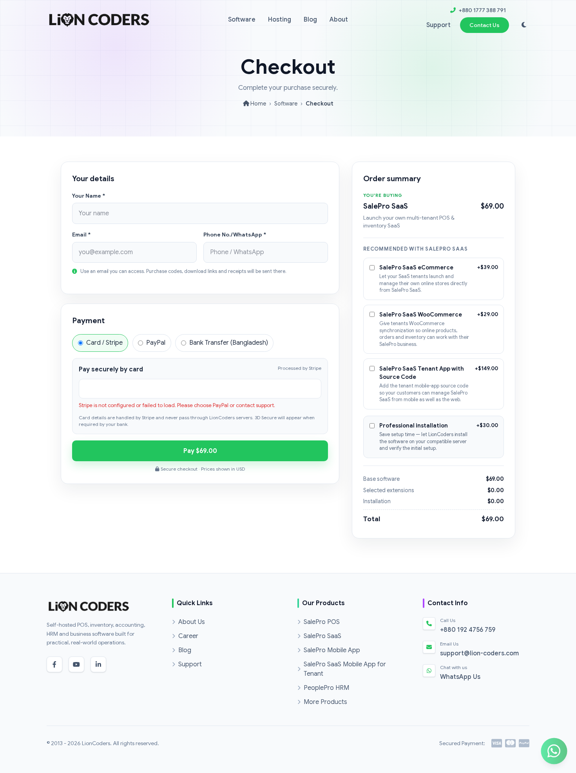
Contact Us (484, 25)
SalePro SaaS (322, 636)
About (339, 20)
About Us (191, 622)
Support (438, 25)
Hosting (279, 20)
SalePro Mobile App (332, 650)
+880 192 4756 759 (467, 630)
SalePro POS (322, 622)
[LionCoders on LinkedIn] (98, 664)
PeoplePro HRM (326, 688)
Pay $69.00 (200, 451)
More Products (325, 702)
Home (257, 103)
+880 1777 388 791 (482, 10)
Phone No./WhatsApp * (234, 234)
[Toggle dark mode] (523, 25)
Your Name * (88, 196)
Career (188, 636)
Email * (81, 234)
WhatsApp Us (460, 677)
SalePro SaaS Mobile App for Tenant (345, 669)
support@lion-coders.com (479, 653)
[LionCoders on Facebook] (54, 664)
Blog (310, 20)
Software (241, 20)
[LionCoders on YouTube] (76, 664)
